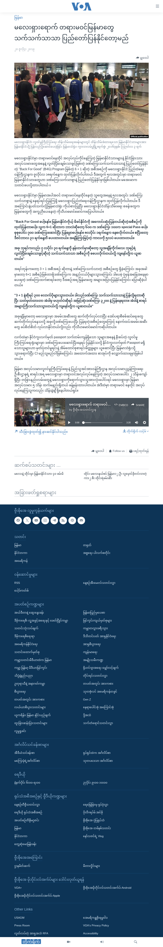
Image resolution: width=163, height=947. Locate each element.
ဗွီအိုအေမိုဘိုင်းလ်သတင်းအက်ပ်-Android (107, 887)
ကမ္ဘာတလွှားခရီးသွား (95, 628)
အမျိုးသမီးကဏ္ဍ (93, 660)
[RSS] (63, 520)
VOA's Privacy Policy (96, 925)
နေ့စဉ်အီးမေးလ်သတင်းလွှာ (99, 582)
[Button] (142, 58)
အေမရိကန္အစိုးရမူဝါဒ (95, 917)
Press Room (22, 925)
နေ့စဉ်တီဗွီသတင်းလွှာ (27, 804)
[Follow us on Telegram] (54, 520)
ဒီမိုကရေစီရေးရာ (24, 636)
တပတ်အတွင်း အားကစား (29, 699)
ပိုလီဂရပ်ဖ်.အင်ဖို (93, 812)
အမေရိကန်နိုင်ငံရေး (26, 644)
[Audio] (102, 942)
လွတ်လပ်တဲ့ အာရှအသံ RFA (31, 933)
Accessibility (90, 933)
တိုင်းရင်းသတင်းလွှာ (95, 675)
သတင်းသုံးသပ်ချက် (26, 628)
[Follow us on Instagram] (45, 520)
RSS (17, 582)
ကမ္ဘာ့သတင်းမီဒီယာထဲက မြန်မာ (33, 660)
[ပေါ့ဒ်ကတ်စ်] (72, 520)
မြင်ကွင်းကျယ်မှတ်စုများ (97, 620)
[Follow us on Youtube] (36, 520)
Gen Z (87, 699)
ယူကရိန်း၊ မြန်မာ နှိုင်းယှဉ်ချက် (32, 715)
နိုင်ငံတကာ (20, 552)
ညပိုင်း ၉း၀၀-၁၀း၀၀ (95, 782)
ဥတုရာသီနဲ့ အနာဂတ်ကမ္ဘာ (29, 683)
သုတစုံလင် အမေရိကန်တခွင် (100, 691)
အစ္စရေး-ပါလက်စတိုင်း (96, 552)
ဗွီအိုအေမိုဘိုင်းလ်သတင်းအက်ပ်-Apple (37, 895)
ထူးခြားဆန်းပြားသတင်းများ (30, 723)
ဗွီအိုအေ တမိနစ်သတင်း (97, 828)
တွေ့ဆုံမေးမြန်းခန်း (25, 844)
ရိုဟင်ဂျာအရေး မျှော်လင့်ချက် (101, 667)
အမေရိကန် (21, 560)
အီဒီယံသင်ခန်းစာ (24, 752)
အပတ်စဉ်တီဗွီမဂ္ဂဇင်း (26, 820)
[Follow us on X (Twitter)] (27, 520)
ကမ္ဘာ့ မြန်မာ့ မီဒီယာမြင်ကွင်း (30, 667)
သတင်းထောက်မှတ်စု (27, 652)
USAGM (19, 917)
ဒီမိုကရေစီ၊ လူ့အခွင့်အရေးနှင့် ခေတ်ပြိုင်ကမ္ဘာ (41, 620)
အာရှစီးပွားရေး (92, 644)
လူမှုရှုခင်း (20, 731)
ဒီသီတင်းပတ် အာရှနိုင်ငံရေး (99, 636)
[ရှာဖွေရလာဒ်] (136, 942)
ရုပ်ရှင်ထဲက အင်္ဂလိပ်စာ (97, 752)
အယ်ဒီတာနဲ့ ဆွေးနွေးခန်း (29, 612)
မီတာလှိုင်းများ (91, 865)
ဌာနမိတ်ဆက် (22, 865)
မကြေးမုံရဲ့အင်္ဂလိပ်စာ (27, 760)
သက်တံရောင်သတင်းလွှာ (98, 723)
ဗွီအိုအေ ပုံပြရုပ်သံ (94, 820)
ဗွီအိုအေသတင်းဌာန (84, 409)
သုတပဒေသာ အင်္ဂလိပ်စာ (98, 760)
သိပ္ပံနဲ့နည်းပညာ (23, 675)
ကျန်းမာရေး (90, 652)
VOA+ (18, 887)
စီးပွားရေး (20, 691)
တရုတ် (87, 545)
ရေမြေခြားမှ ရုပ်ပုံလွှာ (95, 804)
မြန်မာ (18, 17)
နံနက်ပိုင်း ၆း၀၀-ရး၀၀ (27, 782)
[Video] (69, 942)
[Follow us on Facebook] (18, 520)
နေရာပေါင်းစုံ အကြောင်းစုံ (98, 707)
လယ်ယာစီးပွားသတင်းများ (30, 707)
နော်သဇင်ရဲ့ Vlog (93, 836)
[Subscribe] (81, 520)
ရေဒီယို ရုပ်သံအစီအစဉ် (28, 812)
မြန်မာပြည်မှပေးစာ (94, 612)
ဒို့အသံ (87, 715)
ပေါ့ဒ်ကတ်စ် (21, 590)
